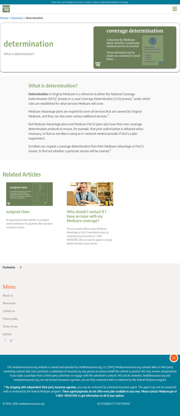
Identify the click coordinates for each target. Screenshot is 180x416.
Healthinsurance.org (90, 367)
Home (4, 18)
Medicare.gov (166, 391)
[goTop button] (173, 357)
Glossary (17, 18)
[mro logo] (6, 8)
